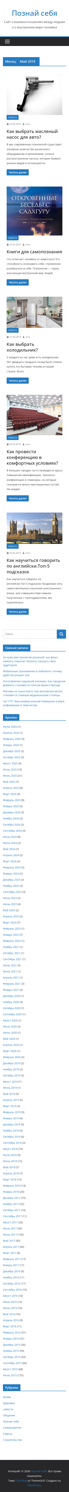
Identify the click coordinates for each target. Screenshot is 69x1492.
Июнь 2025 (10, 775)
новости (12, 117)
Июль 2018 (10, 1155)
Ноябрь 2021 (11, 947)
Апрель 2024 (11, 855)
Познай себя (34, 13)
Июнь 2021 (10, 971)
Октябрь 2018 (11, 1136)
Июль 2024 (10, 837)
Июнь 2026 (10, 726)
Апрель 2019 (11, 1100)
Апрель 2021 (11, 977)
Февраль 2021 (12, 983)
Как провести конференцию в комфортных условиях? (32, 457)
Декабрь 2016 (11, 1271)
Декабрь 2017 (11, 1198)
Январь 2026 (11, 745)
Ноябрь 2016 (11, 1277)
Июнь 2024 (10, 843)
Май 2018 (9, 1167)
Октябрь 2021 (11, 953)
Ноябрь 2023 (11, 885)
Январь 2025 (11, 806)
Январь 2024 (11, 873)
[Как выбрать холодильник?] (34, 312)
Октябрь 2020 (11, 1008)
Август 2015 (10, 1369)
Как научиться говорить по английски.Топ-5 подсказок (33, 566)
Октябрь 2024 (11, 824)
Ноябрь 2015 (11, 1351)
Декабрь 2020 (11, 996)
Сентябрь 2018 (12, 1142)
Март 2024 (9, 861)
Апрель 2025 (11, 788)
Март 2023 (9, 922)
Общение (9, 1415)
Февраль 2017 (12, 1259)
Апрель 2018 (11, 1173)
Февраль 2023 (12, 928)
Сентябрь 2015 (12, 1363)
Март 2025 (9, 794)
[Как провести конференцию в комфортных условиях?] (34, 415)
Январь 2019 (11, 1118)
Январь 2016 (11, 1338)
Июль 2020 (10, 1026)
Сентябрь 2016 (12, 1289)
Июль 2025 (10, 769)
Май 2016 (9, 1314)
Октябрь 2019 (11, 1075)
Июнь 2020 (10, 1032)
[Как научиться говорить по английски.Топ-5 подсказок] (34, 528)
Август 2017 (10, 1222)
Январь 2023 (11, 934)
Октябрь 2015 (11, 1357)
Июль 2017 (10, 1228)
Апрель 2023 (11, 916)
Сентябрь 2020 (12, 1014)
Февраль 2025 (12, 800)
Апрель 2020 (11, 1045)
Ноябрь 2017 (11, 1204)
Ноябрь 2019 (11, 1069)
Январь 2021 (11, 990)
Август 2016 (10, 1295)
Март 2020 (9, 1051)
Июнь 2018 (10, 1161)
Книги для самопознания (34, 251)
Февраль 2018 (12, 1185)
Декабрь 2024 (11, 812)
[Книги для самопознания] (34, 211)
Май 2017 (9, 1240)
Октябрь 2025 (11, 757)
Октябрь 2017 (11, 1210)
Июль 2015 (10, 1375)
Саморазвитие (12, 1427)
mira (27, 124)
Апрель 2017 (11, 1247)
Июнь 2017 (10, 1234)
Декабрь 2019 (11, 1063)
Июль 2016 (10, 1302)
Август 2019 (10, 1081)
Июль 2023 (10, 898)
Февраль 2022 (12, 941)
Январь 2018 (11, 1191)
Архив (7, 1397)
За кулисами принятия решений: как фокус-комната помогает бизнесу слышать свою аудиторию (31, 661)
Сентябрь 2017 (12, 1216)
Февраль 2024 (12, 867)
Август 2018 (10, 1149)
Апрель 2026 (11, 733)
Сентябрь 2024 (12, 830)
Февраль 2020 (12, 1057)
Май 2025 (9, 781)
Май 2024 (9, 849)
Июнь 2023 (10, 904)
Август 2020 (10, 1020)
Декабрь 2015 (11, 1344)
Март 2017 (9, 1253)
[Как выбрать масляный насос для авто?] (34, 94)
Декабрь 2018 (11, 1124)
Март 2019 (9, 1106)
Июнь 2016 (10, 1308)
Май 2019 (9, 1094)
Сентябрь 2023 (12, 892)
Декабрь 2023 (11, 879)
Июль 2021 (10, 965)
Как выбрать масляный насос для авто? (32, 134)
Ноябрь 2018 (11, 1130)
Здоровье (9, 1403)
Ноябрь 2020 (11, 1002)
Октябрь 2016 (11, 1283)
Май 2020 (9, 1038)
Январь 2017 (11, 1265)
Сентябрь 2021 (12, 959)
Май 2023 (9, 910)
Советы (7, 1433)
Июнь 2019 (10, 1087)
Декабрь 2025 (11, 751)
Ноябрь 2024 (11, 818)
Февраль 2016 (12, 1332)
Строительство (12, 1440)
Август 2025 (10, 763)
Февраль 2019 (12, 1112)
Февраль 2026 (12, 739)
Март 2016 (9, 1326)
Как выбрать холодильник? (22, 347)
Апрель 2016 (11, 1320)
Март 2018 (9, 1179)
